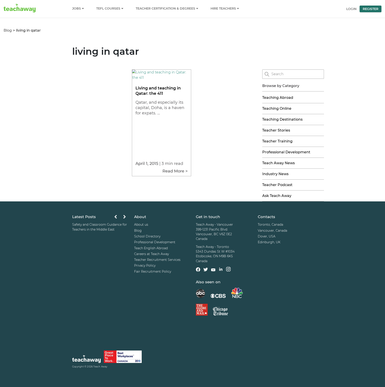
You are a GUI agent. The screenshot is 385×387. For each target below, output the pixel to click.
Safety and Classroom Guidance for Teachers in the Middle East (99, 227)
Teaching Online (276, 108)
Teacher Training (277, 141)
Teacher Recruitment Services (157, 260)
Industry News (275, 174)
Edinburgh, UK (269, 242)
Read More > (175, 171)
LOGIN (351, 9)
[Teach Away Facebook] (198, 270)
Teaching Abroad (277, 97)
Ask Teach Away (276, 196)
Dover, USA (266, 236)
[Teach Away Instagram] (228, 270)
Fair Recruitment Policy (152, 271)
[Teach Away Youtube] (213, 270)
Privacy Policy (145, 265)
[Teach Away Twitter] (205, 270)
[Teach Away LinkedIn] (221, 270)
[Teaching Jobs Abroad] (86, 359)
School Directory (147, 236)
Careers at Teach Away (151, 254)
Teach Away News (278, 163)
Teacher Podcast (277, 185)
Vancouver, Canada (272, 231)
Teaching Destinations (282, 119)
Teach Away (100, 366)
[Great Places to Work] (123, 358)
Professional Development (286, 152)
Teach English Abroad (151, 248)
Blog (8, 30)
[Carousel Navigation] (120, 218)
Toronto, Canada (270, 225)
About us (141, 225)
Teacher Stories (276, 130)
